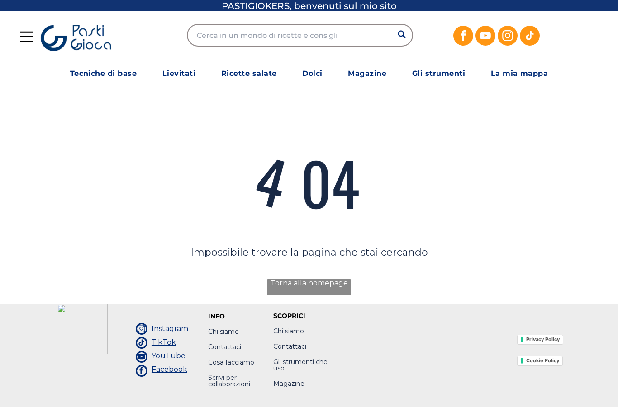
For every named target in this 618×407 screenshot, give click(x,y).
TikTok (164, 342)
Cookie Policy (542, 360)
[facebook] (463, 37)
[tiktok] (530, 37)
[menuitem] (103, 73)
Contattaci (224, 347)
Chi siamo (223, 331)
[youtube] (485, 37)
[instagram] (508, 37)
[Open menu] (26, 37)
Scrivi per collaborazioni (229, 381)
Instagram (170, 328)
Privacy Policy (543, 339)
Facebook (169, 369)
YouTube (168, 355)
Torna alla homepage (309, 283)
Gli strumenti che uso (300, 365)
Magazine (288, 383)
